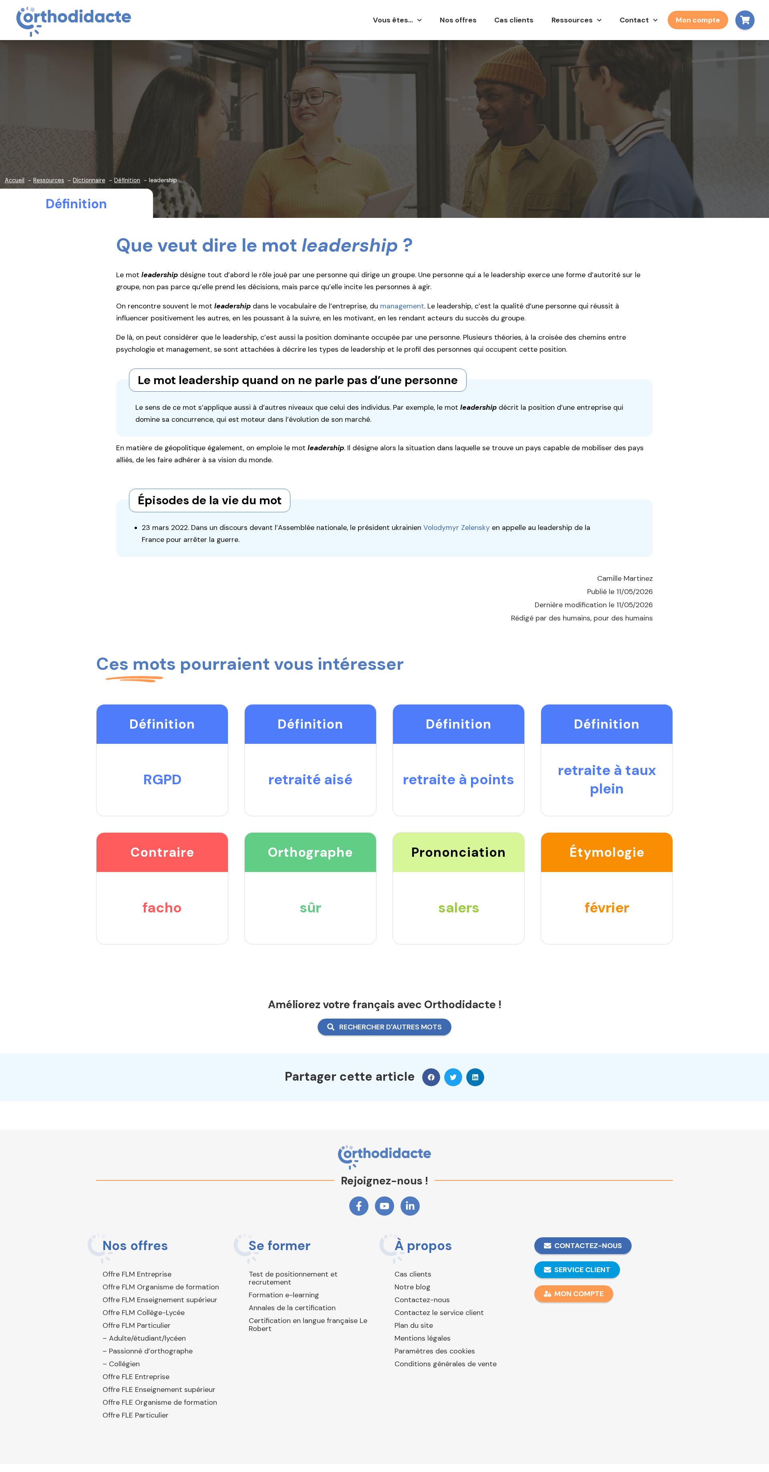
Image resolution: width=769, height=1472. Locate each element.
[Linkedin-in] (410, 1206)
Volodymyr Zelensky (456, 527)
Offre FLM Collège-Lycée (144, 1312)
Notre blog (413, 1287)
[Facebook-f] (358, 1206)
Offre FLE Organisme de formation (160, 1402)
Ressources (572, 20)
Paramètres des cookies (435, 1351)
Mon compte (698, 20)
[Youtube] (384, 1206)
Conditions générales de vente (446, 1364)
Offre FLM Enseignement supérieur (160, 1300)
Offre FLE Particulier (136, 1415)
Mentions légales (423, 1338)
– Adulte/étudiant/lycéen (144, 1338)
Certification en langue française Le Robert (308, 1324)
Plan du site (414, 1325)
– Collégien (121, 1364)
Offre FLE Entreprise (136, 1376)
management (402, 306)
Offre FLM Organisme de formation (161, 1287)
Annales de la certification (292, 1308)
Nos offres (458, 20)
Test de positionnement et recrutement (293, 1278)
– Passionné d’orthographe (148, 1351)
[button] (431, 1077)
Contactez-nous (422, 1300)
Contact (634, 20)
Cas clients (513, 20)
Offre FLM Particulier (137, 1325)
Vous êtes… (393, 20)
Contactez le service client (439, 1312)
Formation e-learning (284, 1295)
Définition (76, 203)
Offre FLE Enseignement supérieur (159, 1389)
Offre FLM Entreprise (137, 1274)
